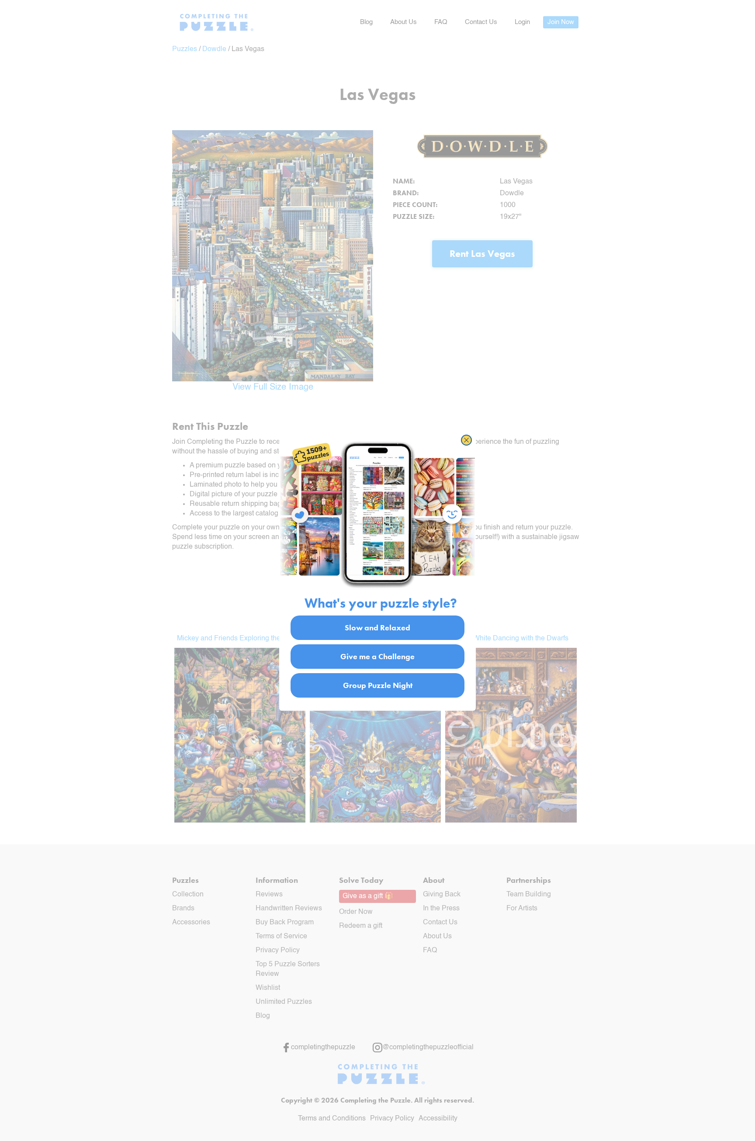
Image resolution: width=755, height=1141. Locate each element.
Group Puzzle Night (377, 685)
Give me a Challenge (377, 656)
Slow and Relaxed (377, 627)
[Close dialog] (466, 440)
